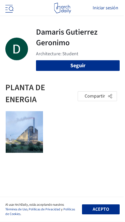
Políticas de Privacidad (44, 209)
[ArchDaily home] (62, 8)
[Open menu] (8, 8)
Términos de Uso (16, 209)
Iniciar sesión (105, 8)
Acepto (101, 209)
